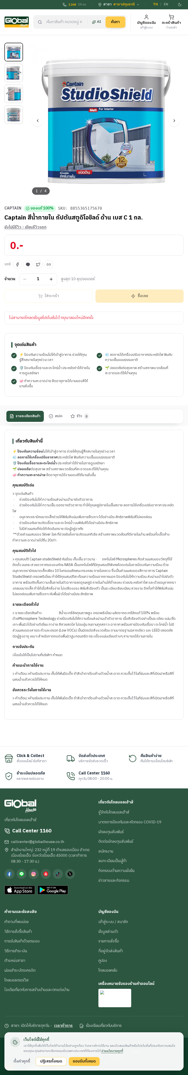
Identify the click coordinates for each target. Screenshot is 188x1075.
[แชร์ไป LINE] (28, 264)
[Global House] (16, 22)
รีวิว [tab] (82, 416)
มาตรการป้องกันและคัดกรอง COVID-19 (129, 822)
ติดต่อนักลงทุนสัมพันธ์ (115, 841)
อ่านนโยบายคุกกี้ (112, 1051)
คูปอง (102, 960)
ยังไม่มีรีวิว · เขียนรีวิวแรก (25, 227)
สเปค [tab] (58, 416)
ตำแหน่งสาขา (14, 960)
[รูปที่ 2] (13, 73)
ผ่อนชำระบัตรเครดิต (19, 970)
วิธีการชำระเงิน (15, 951)
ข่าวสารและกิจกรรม (113, 880)
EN (166, 4)
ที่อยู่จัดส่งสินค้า (110, 951)
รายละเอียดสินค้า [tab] (28, 416)
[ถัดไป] (174, 120)
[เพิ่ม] (51, 279)
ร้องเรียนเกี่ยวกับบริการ (104, 1026)
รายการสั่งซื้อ (108, 941)
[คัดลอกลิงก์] (48, 264)
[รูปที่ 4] (13, 114)
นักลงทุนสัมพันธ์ (111, 832)
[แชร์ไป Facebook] (17, 264)
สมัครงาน (105, 851)
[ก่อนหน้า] (37, 120)
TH (155, 4)
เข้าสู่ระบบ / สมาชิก (113, 922)
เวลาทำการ (63, 1026)
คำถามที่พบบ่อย (16, 922)
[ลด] (24, 279)
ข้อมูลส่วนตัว (108, 931)
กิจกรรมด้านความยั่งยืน (116, 871)
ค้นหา (115, 22)
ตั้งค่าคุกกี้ (21, 1061)
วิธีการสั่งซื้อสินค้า (18, 931)
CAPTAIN (12, 208)
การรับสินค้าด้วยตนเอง (22, 941)
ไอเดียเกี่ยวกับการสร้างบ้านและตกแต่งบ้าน (37, 990)
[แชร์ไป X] (38, 264)
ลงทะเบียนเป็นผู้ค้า (112, 861)
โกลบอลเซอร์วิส (16, 980)
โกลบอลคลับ (107, 970)
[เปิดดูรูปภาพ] (106, 121)
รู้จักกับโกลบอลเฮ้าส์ (113, 812)
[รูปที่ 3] (13, 93)
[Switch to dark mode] (180, 5)
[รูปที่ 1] (13, 52)
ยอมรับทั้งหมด (84, 1061)
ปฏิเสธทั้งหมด (51, 1061)
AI (99, 22)
